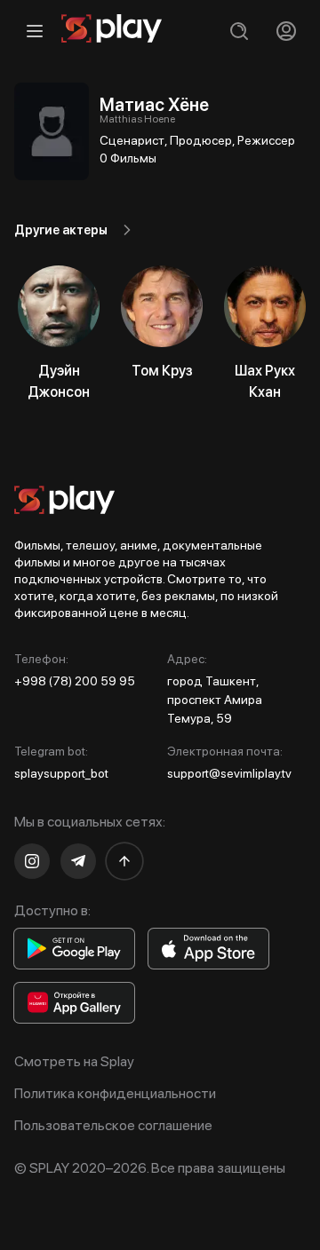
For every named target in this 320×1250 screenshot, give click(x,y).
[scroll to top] (124, 861)
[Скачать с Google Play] (74, 949)
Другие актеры (61, 230)
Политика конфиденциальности (115, 1093)
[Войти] (286, 31)
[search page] (239, 31)
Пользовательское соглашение (113, 1125)
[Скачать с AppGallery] (74, 1003)
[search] (239, 31)
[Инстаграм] (32, 861)
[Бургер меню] (34, 31)
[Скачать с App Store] (208, 949)
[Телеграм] (78, 861)
